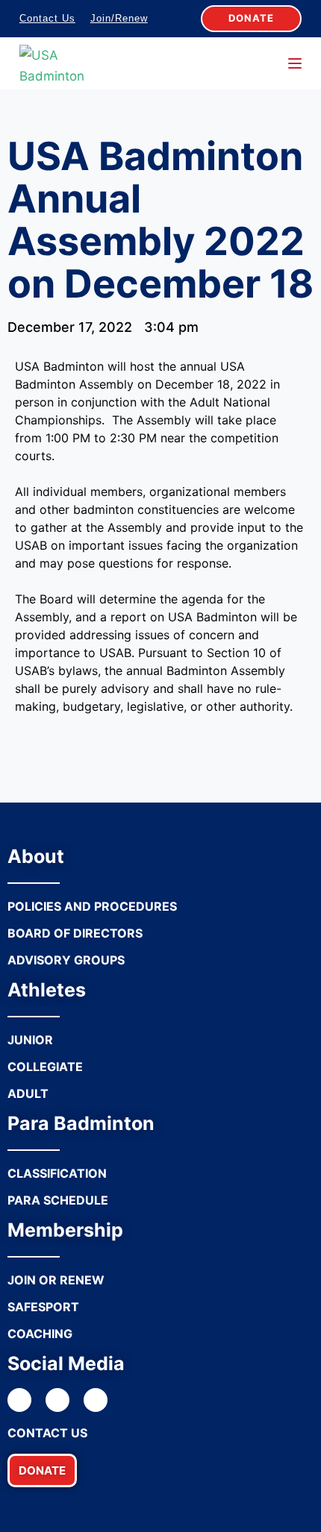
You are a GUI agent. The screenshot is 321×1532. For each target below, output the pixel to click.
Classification (57, 1173)
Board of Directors (75, 933)
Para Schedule (57, 1200)
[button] (42, 1470)
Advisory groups (66, 959)
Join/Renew (119, 18)
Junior (30, 1039)
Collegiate (45, 1066)
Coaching (39, 1333)
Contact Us (47, 18)
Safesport (43, 1306)
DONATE (251, 18)
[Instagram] (57, 1400)
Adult (28, 1093)
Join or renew (56, 1279)
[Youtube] (95, 1400)
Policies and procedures (92, 906)
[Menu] (295, 63)
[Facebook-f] (19, 1400)
